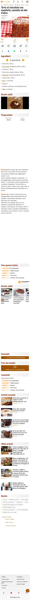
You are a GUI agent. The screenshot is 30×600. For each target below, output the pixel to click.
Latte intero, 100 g (8, 78)
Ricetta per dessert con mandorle (13, 504)
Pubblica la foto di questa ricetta (15, 369)
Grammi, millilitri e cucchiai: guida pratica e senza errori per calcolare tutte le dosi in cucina (20, 473)
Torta (4, 499)
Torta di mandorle (22, 509)
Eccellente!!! (14, 268)
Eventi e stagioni (10, 519)
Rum (3, 81)
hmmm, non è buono (17, 278)
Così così (13, 275)
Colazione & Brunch (11, 525)
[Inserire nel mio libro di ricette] (26, 46)
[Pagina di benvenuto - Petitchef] (1, 5)
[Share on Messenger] (8, 51)
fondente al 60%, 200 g (13, 66)
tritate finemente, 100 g (13, 75)
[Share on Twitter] (20, 51)
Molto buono (14, 271)
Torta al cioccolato (8, 509)
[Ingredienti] (2, 300)
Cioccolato (5, 66)
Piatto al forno (9, 522)
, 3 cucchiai (7, 81)
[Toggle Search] (22, 1)
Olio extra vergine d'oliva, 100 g (12, 72)
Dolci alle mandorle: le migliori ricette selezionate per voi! (20, 399)
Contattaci (19, 577)
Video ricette (5, 579)
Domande (4, 585)
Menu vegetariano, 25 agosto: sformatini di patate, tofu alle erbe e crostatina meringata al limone (21, 461)
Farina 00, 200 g (7, 64)
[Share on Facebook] (2, 51)
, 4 (5, 83)
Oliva (26, 502)
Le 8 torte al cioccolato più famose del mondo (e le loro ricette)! (21, 421)
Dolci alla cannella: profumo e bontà (19, 410)
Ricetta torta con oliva (9, 512)
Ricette (4, 577)
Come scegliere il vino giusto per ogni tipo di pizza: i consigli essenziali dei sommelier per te (20, 450)
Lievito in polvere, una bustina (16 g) (14, 86)
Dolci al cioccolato (8, 502)
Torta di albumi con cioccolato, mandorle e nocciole (18, 300)
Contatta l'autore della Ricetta (16, 357)
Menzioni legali (21, 584)
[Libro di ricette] (13, 1)
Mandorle (5, 75)
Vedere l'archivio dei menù (7, 582)
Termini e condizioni (22, 581)
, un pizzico (7, 89)
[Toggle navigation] (27, 2)
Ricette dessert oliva (9, 507)
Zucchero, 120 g (7, 69)
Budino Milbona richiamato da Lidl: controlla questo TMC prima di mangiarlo (20, 485)
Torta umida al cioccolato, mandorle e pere (6, 300)
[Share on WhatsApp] (14, 51)
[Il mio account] (18, 1)
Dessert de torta (14, 499)
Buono (12, 273)
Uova (4, 83)
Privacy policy (20, 579)
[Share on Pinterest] (26, 51)
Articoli (4, 588)
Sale (3, 89)
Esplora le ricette (6, 517)
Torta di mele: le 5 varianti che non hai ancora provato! (20, 432)
